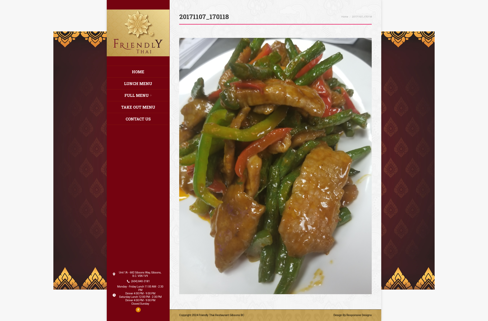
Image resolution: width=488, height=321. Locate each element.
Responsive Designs (359, 315)
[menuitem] (138, 71)
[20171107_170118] (275, 166)
